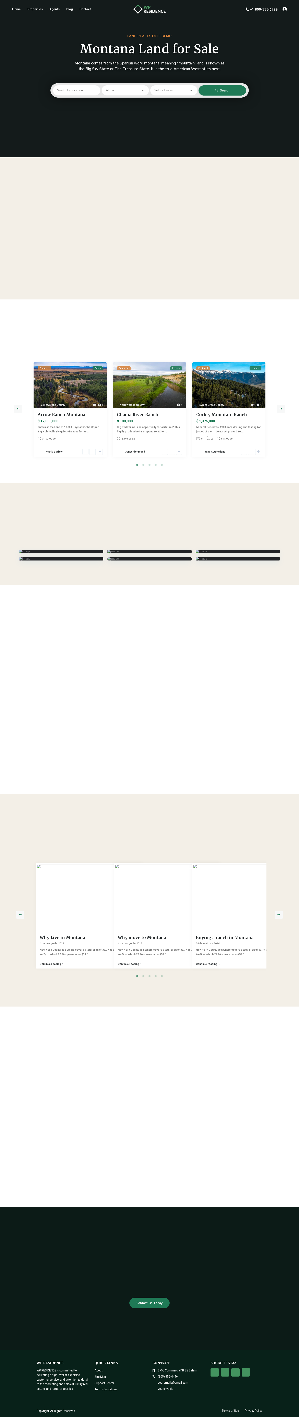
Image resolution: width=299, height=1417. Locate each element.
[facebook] (215, 1372)
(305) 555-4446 (168, 1376)
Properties (35, 9)
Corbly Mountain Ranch (221, 414)
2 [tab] (143, 465)
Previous (18, 409)
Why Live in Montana (62, 937)
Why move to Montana (142, 937)
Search (224, 90)
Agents (54, 9)
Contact (85, 9)
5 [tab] (162, 465)
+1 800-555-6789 (264, 9)
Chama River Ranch (137, 414)
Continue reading (50, 964)
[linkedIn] (246, 1372)
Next (281, 409)
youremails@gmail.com (173, 1382)
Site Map (100, 1376)
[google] (235, 1372)
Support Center (104, 1383)
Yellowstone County (53, 404)
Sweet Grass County (211, 404)
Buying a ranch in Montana (224, 937)
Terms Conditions (106, 1389)
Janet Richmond (135, 451)
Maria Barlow (54, 451)
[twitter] (225, 1372)
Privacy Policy (253, 1410)
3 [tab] (149, 465)
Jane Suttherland (214, 451)
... (88, 431)
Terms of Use (230, 1410)
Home (16, 9)
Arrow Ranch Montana (61, 414)
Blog (69, 9)
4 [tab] (156, 465)
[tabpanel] (70, 411)
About (99, 1370)
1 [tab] (137, 465)
